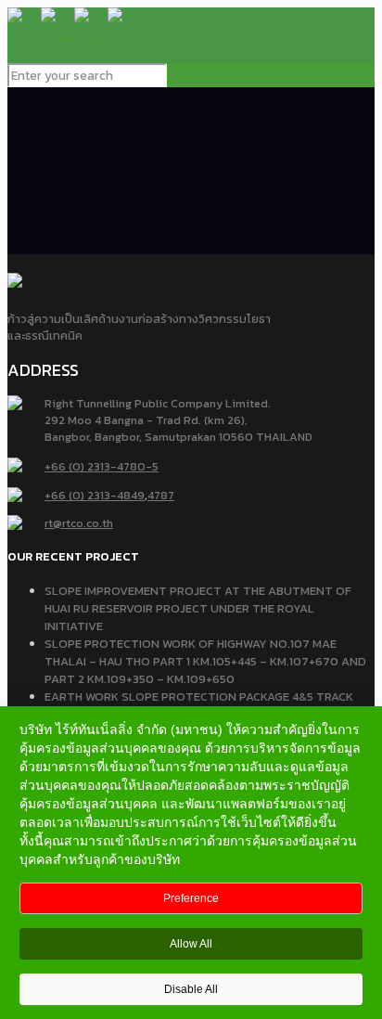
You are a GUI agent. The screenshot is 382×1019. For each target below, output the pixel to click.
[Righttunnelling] (74, 35)
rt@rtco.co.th (79, 523)
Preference (191, 898)
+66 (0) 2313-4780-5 (102, 466)
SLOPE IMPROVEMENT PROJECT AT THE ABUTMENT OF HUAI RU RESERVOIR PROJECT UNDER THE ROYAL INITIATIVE (198, 608)
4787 (160, 495)
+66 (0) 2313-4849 (95, 495)
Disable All (191, 989)
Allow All (191, 943)
